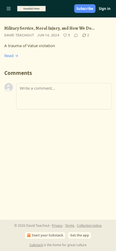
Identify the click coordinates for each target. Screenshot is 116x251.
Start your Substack (47, 235)
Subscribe (84, 8)
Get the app (79, 235)
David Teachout (19, 35)
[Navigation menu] (8, 8)
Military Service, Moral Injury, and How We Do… (49, 28)
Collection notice (89, 225)
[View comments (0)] (76, 35)
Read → (11, 55)
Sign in (105, 8)
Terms (69, 225)
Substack (36, 245)
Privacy (57, 225)
